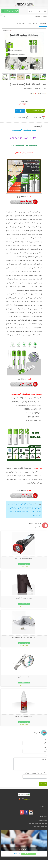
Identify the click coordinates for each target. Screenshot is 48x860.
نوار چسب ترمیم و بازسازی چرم (24, 598)
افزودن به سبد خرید (33, 110)
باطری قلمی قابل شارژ (27, 504)
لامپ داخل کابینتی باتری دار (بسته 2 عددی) (23, 637)
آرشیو (38, 526)
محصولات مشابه (32, 23)
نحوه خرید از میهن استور (40, 826)
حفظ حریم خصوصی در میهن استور (37, 823)
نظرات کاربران (20, 23)
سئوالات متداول (42, 820)
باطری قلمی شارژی (13, 504)
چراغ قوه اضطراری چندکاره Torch (23, 558)
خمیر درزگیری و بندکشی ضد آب (23, 716)
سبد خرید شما (10, 11)
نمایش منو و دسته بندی (36, 11)
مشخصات (43, 23)
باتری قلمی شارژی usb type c (31, 511)
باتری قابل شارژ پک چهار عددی (31, 507)
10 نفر (18, 110)
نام (46, 738)
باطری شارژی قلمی (15, 511)
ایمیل (45, 747)
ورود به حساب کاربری (28, 854)
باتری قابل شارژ (36, 515)
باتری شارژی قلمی (15, 507)
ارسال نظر (43, 783)
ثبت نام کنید (15, 854)
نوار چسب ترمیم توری (23, 677)
